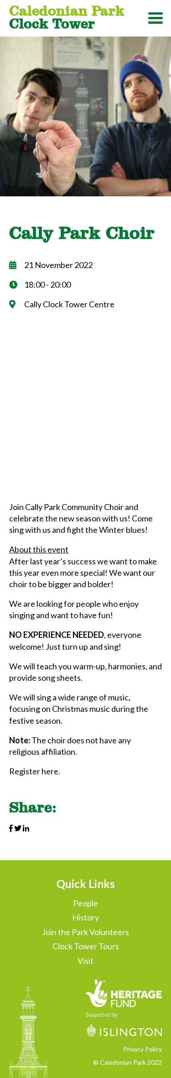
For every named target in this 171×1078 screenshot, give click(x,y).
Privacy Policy (142, 1049)
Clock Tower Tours (85, 946)
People (85, 903)
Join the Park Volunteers (85, 932)
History (85, 917)
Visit (85, 961)
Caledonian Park (66, 16)
